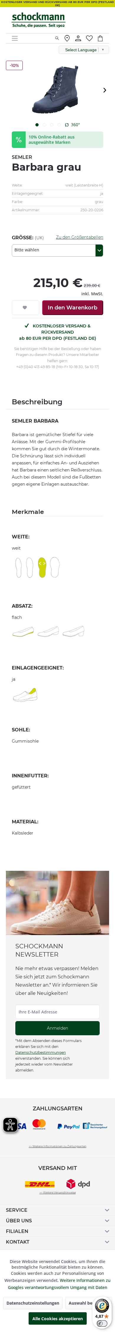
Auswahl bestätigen (89, 1303)
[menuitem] (31, 38)
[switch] (102, 1323)
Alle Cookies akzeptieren (57, 1318)
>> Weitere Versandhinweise (58, 1192)
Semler (22, 157)
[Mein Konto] (78, 38)
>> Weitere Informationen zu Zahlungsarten (57, 1146)
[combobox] (57, 250)
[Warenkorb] (103, 38)
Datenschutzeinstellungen (32, 1303)
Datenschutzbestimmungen (40, 1052)
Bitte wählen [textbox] (26, 250)
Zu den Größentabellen (79, 237)
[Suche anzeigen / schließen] (57, 38)
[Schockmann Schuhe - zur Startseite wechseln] (38, 20)
